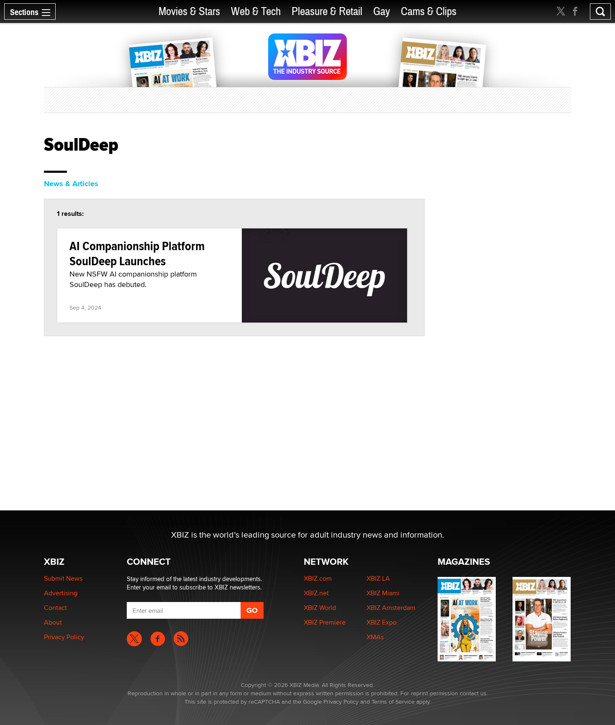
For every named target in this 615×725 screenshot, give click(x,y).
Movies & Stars (189, 11)
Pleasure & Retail (327, 11)
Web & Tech (256, 11)
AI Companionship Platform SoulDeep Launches (137, 253)
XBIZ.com (318, 578)
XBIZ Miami (383, 593)
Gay (381, 11)
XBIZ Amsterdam (390, 607)
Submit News (63, 578)
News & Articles (71, 183)
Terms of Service (393, 701)
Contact (55, 607)
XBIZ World (320, 607)
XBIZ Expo (381, 622)
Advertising (60, 593)
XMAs (375, 637)
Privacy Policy (64, 637)
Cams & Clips (428, 11)
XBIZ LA (378, 578)
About (53, 622)
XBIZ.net (316, 593)
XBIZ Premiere (325, 622)
